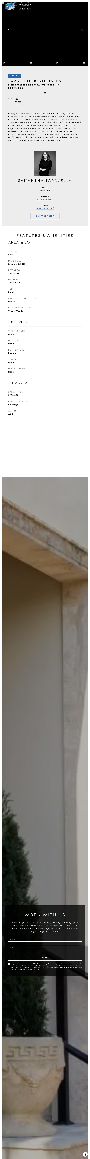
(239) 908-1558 (45, 199)
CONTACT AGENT (45, 216)
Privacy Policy (33, 969)
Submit (45, 957)
